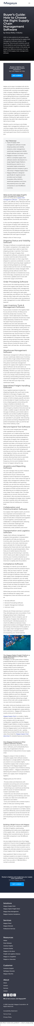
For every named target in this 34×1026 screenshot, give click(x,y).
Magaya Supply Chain (9, 716)
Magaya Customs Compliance (11, 914)
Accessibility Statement (10, 1011)
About (5, 982)
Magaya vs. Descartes (9, 959)
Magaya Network (8, 926)
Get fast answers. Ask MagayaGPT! (15, 998)
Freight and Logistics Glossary (11, 954)
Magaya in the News (9, 951)
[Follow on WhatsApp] (14, 995)
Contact (5, 985)
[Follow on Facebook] (4, 995)
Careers (5, 991)
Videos (5, 940)
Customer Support (8, 968)
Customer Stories (8, 948)
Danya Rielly (10, 33)
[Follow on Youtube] (11, 995)
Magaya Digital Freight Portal (11, 908)
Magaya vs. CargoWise (9, 956)
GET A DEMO (17, 75)
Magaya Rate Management (11, 911)
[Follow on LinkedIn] (8, 995)
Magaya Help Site (8, 973)
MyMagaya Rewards (9, 971)
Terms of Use (7, 1014)
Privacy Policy (7, 1017)
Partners (5, 988)
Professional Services (9, 928)
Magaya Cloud (7, 923)
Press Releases (7, 943)
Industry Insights (8, 945)
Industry (19, 33)
